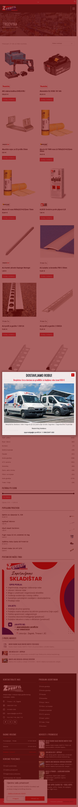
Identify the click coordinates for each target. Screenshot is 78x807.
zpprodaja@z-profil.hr (32, 432)
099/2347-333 (48, 432)
